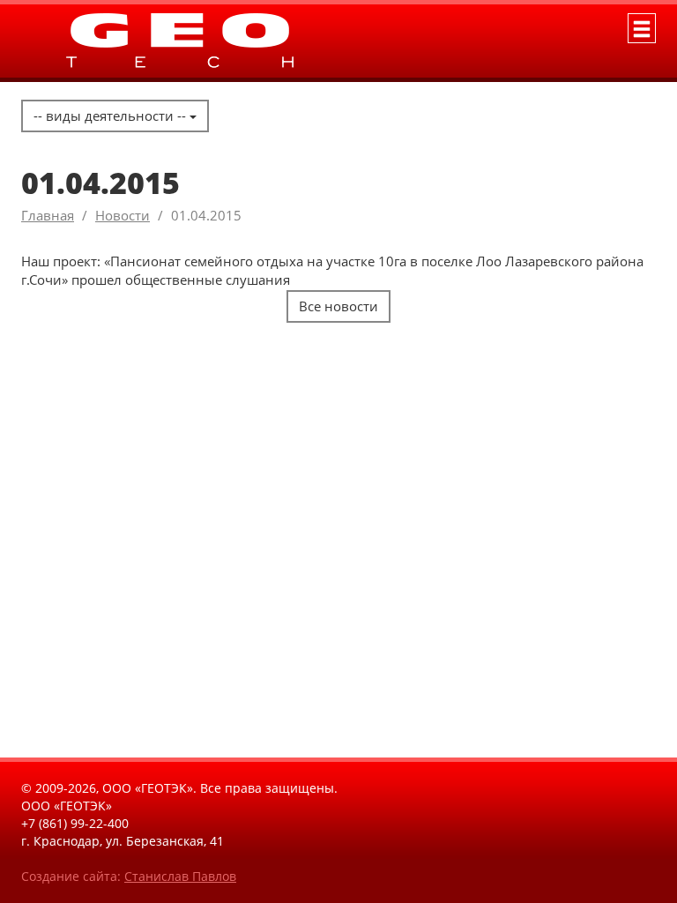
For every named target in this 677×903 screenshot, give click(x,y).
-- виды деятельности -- (111, 115)
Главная (47, 215)
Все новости (338, 306)
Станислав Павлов (180, 876)
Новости (122, 215)
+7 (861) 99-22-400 (75, 823)
